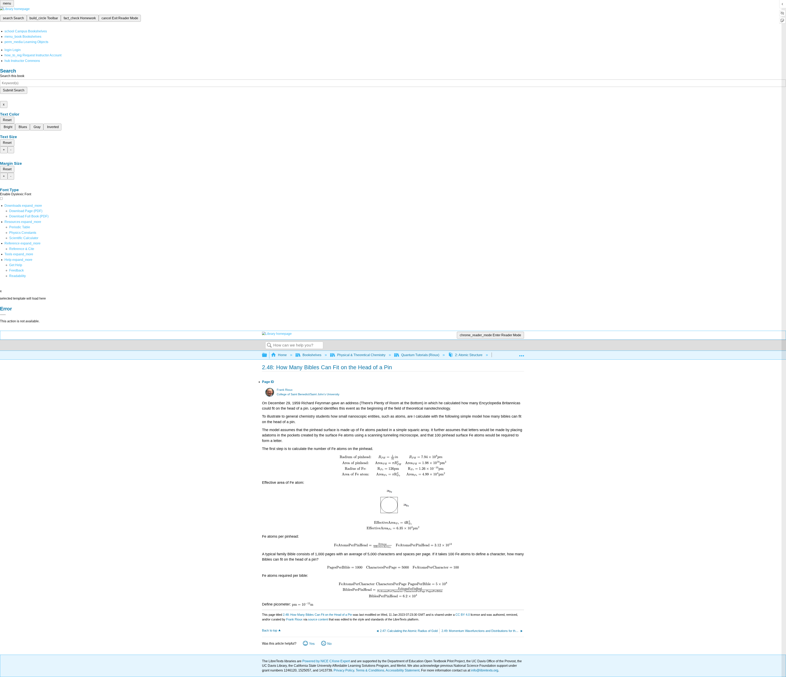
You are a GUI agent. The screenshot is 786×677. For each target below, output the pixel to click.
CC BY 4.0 (462, 614)
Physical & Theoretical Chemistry (361, 355)
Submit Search (13, 90)
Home (282, 355)
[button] (16, 270)
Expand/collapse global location (521, 354)
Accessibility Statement (402, 670)
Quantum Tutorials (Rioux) (420, 355)
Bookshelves (312, 355)
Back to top (269, 630)
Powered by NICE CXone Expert (326, 661)
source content (318, 619)
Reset (7, 120)
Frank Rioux (284, 389)
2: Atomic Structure (468, 355)
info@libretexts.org (484, 670)
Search (269, 345)
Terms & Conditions (370, 670)
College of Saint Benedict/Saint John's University (308, 394)
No (329, 643)
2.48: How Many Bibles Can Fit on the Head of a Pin (317, 614)
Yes (312, 643)
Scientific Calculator (23, 238)
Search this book (12, 76)
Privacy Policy (344, 670)
